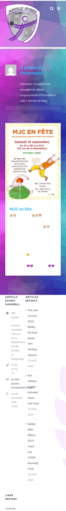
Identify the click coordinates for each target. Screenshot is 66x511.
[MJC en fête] (33, 162)
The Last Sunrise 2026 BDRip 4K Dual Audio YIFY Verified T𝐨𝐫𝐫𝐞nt (33, 332)
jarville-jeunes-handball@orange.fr (15, 383)
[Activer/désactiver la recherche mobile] (59, 12)
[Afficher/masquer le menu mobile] (59, 8)
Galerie (38, 162)
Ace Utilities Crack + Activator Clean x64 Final (33, 389)
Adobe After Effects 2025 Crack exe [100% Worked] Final (33, 446)
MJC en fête (28, 162)
